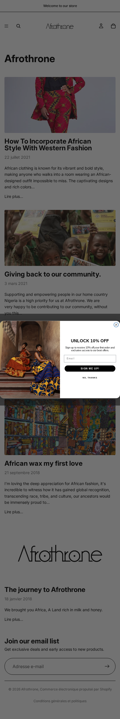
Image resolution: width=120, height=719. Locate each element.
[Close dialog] (116, 324)
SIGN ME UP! (90, 368)
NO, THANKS (90, 378)
